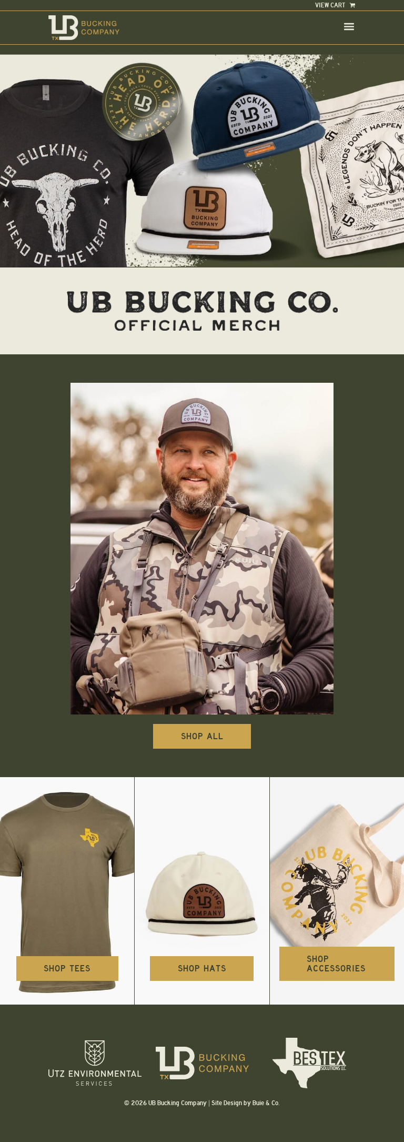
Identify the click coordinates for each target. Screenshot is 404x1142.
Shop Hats (202, 968)
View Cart (331, 5)
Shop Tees (67, 968)
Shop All (202, 736)
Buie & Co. (266, 1103)
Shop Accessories (336, 964)
